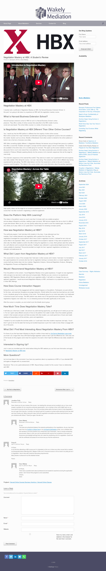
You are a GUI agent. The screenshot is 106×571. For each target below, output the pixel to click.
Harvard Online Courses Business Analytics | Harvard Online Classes (31, 482)
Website (6, 529)
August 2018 (82, 225)
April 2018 (82, 231)
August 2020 (82, 201)
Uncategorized (83, 285)
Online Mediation (84, 282)
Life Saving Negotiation (50, 429)
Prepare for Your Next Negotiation (89, 148)
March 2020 (82, 206)
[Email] (20, 557)
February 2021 (83, 195)
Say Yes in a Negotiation (12, 389)
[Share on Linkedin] (65, 373)
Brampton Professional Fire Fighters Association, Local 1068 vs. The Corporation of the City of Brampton (90, 110)
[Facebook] (7, 557)
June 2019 (82, 217)
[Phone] (24, 557)
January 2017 (83, 258)
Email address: (83, 41)
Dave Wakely (24, 59)
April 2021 (82, 193)
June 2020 (82, 204)
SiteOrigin (51, 567)
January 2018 (83, 236)
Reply (29, 402)
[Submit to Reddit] (36, 373)
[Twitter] (11, 557)
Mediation (82, 277)
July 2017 (82, 247)
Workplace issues (84, 288)
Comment (6, 497)
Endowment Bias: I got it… (64, 389)
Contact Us (52, 23)
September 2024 (84, 184)
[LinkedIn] (15, 557)
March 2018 (82, 234)
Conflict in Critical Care (33, 429)
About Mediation (23, 23)
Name (6, 518)
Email (6, 523)
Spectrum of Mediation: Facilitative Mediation (88, 142)
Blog (64, 23)
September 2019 (84, 212)
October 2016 (83, 261)
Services (39, 23)
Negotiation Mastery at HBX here (15, 351)
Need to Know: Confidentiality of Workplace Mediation (88, 115)
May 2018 (82, 228)
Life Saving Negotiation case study (61, 333)
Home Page (7, 23)
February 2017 (83, 255)
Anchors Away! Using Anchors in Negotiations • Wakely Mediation (89, 151)
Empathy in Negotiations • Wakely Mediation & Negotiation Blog (89, 169)
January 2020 (83, 209)
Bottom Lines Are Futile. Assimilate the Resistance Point (89, 164)
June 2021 (82, 187)
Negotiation (11, 380)
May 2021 (82, 190)
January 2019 (83, 220)
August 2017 (82, 245)
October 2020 (83, 198)
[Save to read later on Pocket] (57, 373)
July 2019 (82, 215)
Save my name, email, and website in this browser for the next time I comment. (64, 537)
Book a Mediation (84, 98)
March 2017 (82, 253)
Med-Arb (81, 274)
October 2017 (83, 239)
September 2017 (84, 242)
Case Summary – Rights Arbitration (89, 271)
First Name (82, 34)
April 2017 (82, 250)
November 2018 (83, 223)
